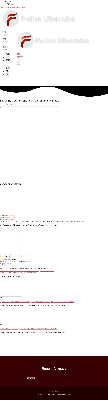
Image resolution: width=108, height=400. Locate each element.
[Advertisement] (54, 197)
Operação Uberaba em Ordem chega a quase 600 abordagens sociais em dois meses (37, 301)
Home (4, 31)
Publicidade (5, 34)
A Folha (5, 32)
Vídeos (7, 63)
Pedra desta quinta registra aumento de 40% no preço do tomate (28, 328)
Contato (5, 35)
